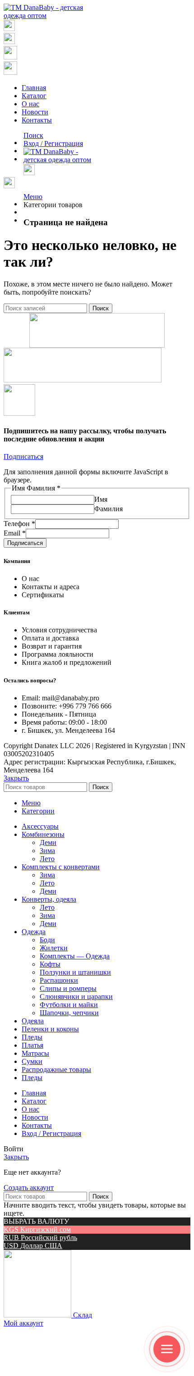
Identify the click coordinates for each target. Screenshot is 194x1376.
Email (15, 533)
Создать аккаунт (29, 1187)
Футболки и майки (69, 1004)
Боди (47, 940)
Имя (100, 499)
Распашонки (59, 980)
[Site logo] (47, 15)
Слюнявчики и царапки (76, 996)
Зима (47, 850)
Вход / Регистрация (51, 1133)
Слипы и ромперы (68, 988)
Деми (48, 842)
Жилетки (54, 948)
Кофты (50, 964)
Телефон (19, 523)
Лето (47, 859)
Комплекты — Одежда (75, 956)
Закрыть (16, 778)
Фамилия (108, 509)
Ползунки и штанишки (75, 972)
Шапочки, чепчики (69, 1013)
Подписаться (25, 543)
